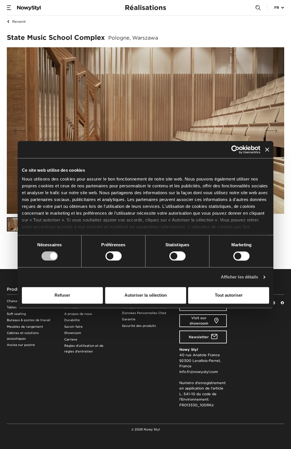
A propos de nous (78, 314)
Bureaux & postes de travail (28, 320)
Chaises (13, 301)
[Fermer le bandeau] (267, 149)
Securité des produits (139, 326)
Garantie (129, 319)
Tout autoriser (229, 295)
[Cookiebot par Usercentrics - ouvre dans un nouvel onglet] (235, 149)
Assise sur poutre (21, 345)
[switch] (113, 256)
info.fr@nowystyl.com (198, 372)
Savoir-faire (73, 327)
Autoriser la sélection (145, 295)
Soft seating (16, 314)
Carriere (70, 339)
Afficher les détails (239, 277)
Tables (12, 307)
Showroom (72, 333)
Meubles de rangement (25, 327)
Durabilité (72, 320)
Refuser (62, 295)
